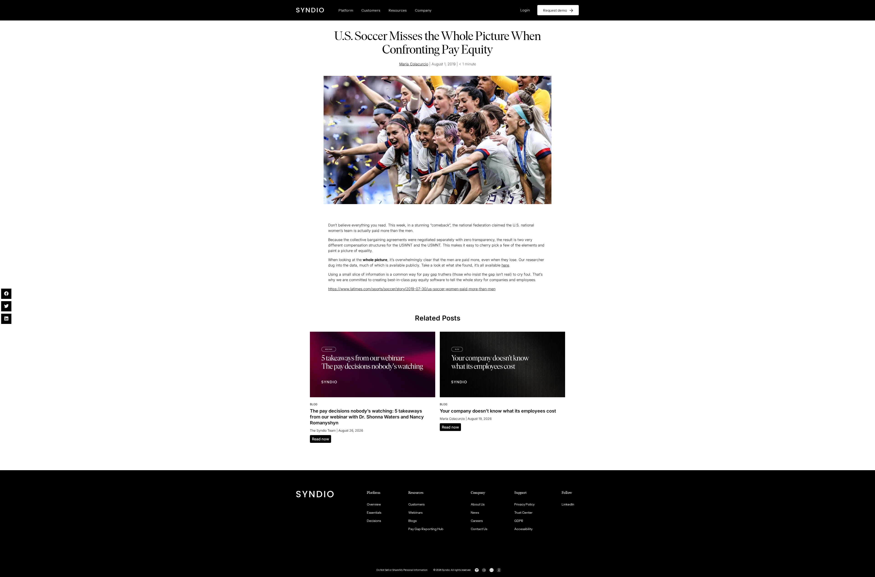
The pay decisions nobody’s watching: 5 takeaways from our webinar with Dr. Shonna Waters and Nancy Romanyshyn (367, 417)
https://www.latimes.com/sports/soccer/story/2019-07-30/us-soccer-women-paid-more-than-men (411, 289)
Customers (370, 10)
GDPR (518, 521)
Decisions (374, 521)
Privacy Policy (524, 504)
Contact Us (479, 529)
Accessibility (523, 529)
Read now (320, 439)
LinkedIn (568, 504)
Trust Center (523, 512)
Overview (374, 504)
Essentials (374, 512)
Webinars (415, 512)
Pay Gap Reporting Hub (425, 529)
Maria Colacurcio (413, 64)
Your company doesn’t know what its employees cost (498, 411)
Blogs (412, 521)
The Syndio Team (323, 430)
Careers (477, 521)
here (505, 265)
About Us (477, 504)
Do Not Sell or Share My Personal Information (401, 570)
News (475, 512)
